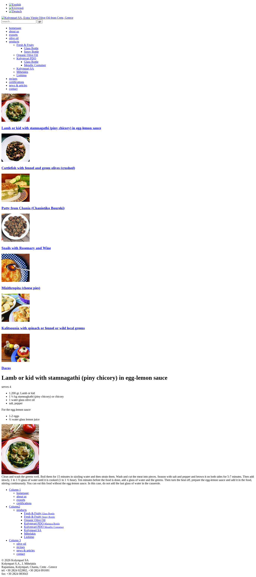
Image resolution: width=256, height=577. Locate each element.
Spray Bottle (31, 51)
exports (13, 34)
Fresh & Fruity (25, 45)
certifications (16, 82)
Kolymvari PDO (26, 58)
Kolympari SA (25, 68)
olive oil (14, 38)
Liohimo (21, 75)
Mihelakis (22, 72)
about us (14, 31)
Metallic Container (35, 65)
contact (13, 88)
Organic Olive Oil (27, 55)
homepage (15, 28)
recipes (13, 78)
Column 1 (15, 489)
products (14, 41)
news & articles (18, 85)
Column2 (14, 506)
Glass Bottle (31, 48)
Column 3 (15, 540)
